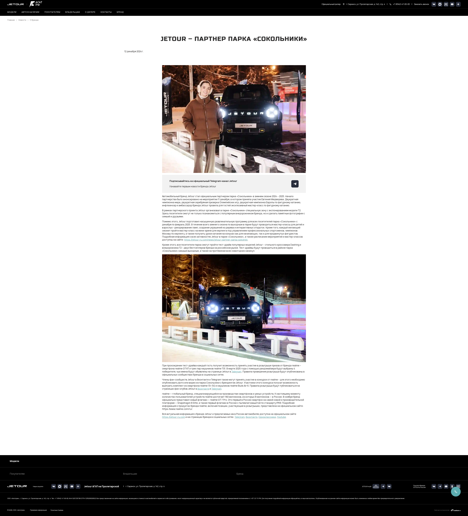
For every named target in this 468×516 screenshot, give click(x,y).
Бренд (239, 473)
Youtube (281, 417)
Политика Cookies (56, 510)
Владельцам (130, 473)
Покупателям (17, 473)
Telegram (236, 371)
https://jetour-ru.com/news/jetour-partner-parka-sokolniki (216, 239)
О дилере (90, 12)
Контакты (106, 12)
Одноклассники (267, 417)
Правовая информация (38, 510)
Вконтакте (203, 388)
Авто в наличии (30, 12)
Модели (14, 461)
